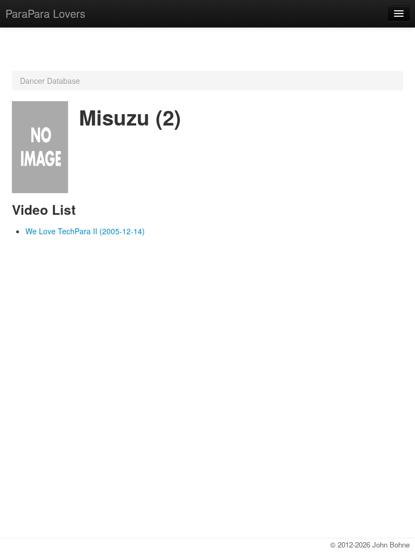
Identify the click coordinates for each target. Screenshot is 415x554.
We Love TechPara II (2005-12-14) (85, 231)
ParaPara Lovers (45, 13)
